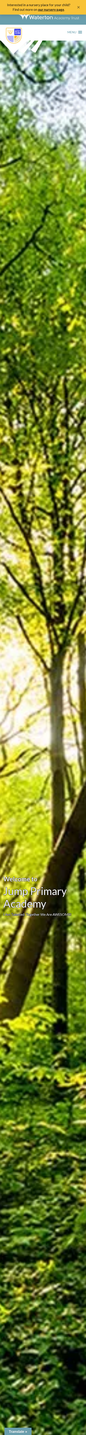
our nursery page (51, 9)
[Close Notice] (78, 7)
